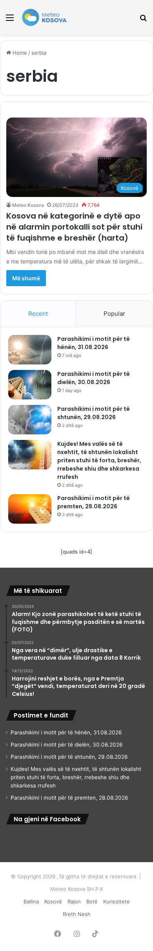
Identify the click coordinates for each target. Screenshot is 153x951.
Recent (38, 313)
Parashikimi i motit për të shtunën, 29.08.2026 (93, 413)
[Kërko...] (143, 20)
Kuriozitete (116, 901)
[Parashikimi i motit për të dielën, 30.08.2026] (29, 384)
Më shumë (26, 278)
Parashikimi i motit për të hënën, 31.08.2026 (93, 343)
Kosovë (53, 901)
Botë (92, 901)
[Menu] (10, 20)
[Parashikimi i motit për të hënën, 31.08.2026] (29, 349)
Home (19, 53)
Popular (114, 313)
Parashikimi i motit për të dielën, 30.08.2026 (93, 378)
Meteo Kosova (28, 205)
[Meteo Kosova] (44, 17)
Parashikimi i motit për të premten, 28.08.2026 (93, 502)
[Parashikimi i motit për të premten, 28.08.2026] (29, 509)
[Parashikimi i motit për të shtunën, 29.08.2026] (29, 419)
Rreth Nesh (77, 914)
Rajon (74, 901)
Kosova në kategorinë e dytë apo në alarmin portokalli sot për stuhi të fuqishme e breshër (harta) (74, 226)
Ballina (31, 901)
